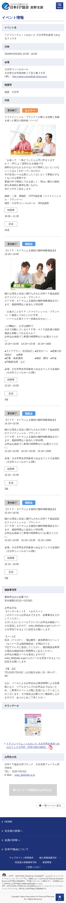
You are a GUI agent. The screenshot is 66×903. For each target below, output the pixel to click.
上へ (59, 897)
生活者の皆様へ (14, 830)
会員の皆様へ (12, 840)
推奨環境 (47, 862)
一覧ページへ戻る (51, 805)
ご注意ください (33, 867)
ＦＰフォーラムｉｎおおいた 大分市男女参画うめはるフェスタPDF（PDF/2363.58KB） (33, 745)
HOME (8, 821)
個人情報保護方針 (48, 857)
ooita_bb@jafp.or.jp (24, 775)
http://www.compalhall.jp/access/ (29, 76)
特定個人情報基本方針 (26, 862)
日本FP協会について (16, 849)
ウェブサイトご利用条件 (21, 857)
